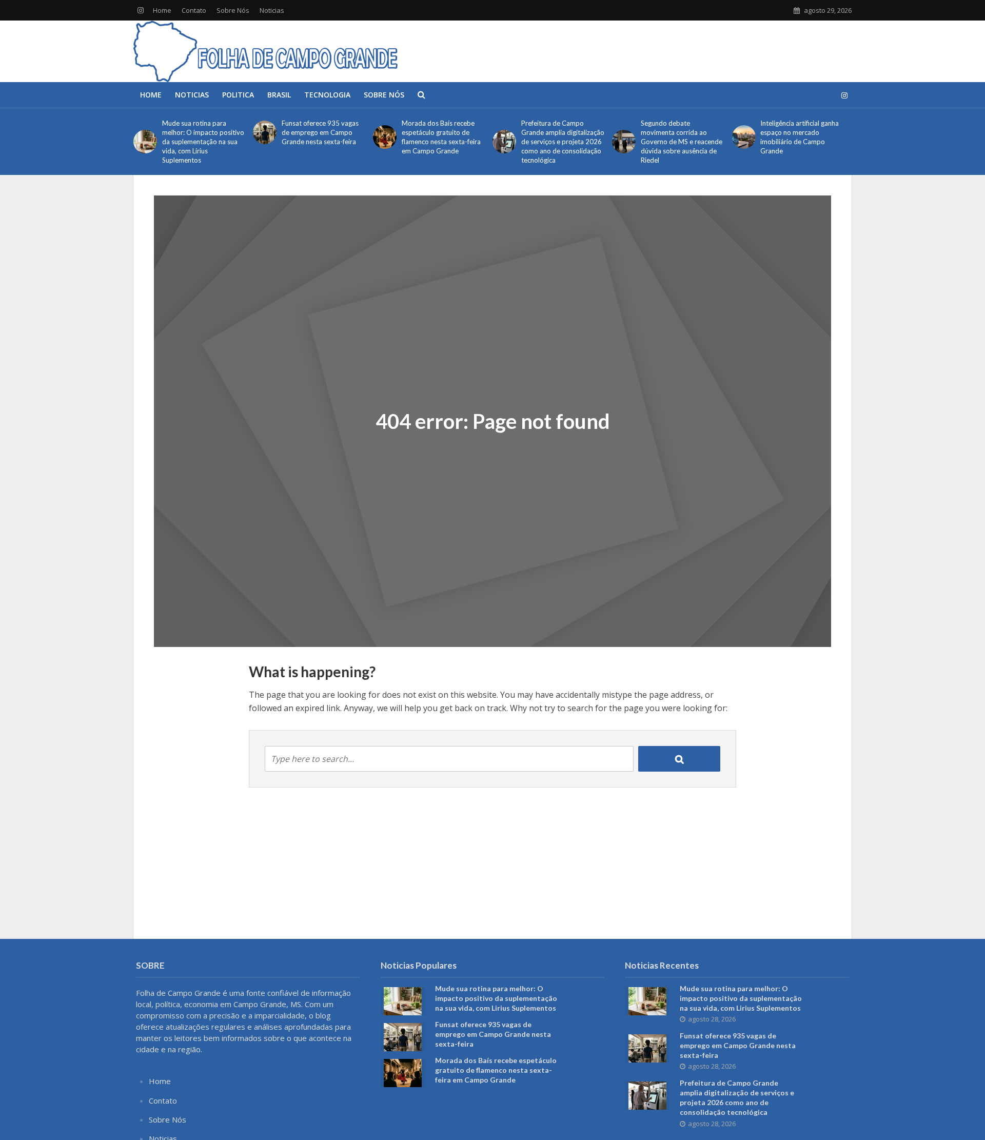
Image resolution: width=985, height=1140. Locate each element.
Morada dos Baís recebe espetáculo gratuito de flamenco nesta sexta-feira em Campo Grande (441, 137)
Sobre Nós (232, 10)
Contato (194, 10)
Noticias (272, 10)
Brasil (279, 95)
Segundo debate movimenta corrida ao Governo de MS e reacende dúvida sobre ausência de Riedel (681, 141)
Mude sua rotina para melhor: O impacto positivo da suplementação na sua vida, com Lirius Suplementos (203, 141)
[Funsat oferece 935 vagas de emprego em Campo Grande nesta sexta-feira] (265, 132)
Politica (238, 95)
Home (162, 10)
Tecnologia (327, 95)
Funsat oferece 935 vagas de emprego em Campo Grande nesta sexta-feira (320, 132)
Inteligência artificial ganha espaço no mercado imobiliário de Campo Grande (799, 137)
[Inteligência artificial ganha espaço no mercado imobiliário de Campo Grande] (744, 137)
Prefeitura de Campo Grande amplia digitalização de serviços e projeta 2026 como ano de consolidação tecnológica (562, 141)
